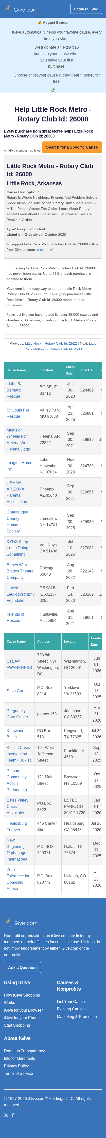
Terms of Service (18, 1073)
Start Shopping (17, 1025)
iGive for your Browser (23, 1010)
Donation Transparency (24, 1051)
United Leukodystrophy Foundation (21, 594)
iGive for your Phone (22, 1018)
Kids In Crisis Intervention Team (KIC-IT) (19, 754)
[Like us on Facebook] (13, 1115)
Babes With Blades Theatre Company (20, 571)
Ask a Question (22, 967)
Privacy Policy (16, 1066)
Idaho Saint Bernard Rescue (17, 390)
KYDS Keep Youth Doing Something (17, 548)
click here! (45, 250)
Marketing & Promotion (77, 1017)
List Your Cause (71, 1002)
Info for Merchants (19, 1058)
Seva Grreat (17, 691)
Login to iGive (86, 9)
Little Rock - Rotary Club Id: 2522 (51, 343)
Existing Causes (71, 1009)
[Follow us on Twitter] (6, 1115)
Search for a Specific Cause (72, 147)
